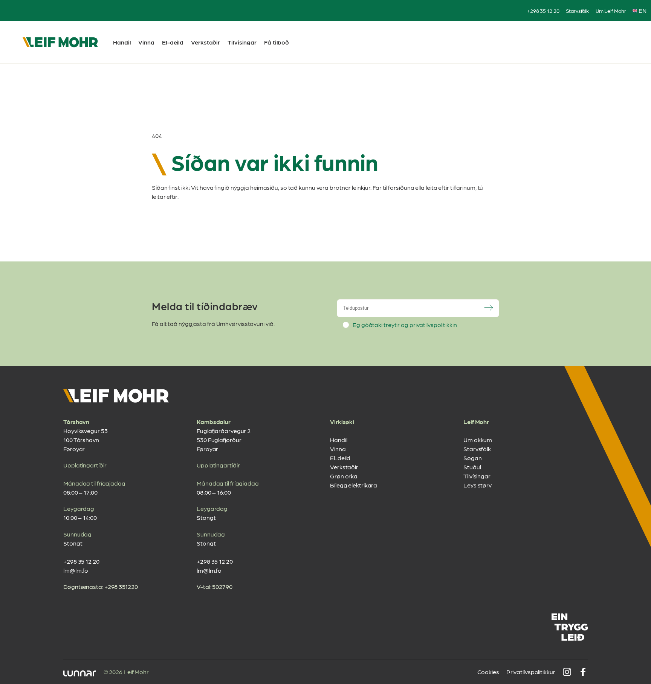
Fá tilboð (276, 42)
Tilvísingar (242, 42)
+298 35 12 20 (543, 11)
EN (642, 10)
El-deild (172, 42)
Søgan (472, 457)
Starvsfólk (577, 11)
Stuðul (472, 466)
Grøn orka (344, 476)
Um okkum (477, 439)
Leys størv (477, 485)
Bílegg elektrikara (353, 485)
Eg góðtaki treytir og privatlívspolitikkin (405, 325)
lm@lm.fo (75, 570)
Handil (122, 42)
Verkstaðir (205, 42)
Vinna (146, 42)
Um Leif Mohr (611, 11)
